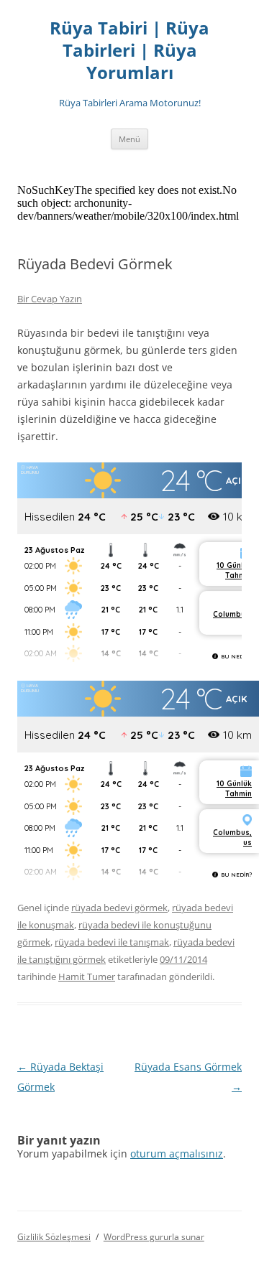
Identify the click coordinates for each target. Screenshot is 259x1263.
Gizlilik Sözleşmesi (54, 1237)
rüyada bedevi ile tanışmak (112, 942)
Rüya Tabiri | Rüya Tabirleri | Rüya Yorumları (129, 50)
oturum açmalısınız (176, 1153)
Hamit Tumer (86, 976)
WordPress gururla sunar (154, 1237)
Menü (129, 139)
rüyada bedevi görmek (119, 907)
